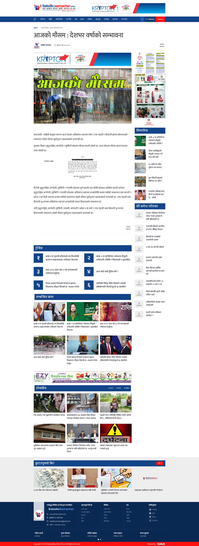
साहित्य (89, 19)
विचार (105, 518)
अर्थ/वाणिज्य (107, 512)
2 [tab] (100, 539)
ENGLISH (160, 19)
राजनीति (68, 19)
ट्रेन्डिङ (105, 515)
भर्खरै (127, 515)
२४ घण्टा (110, 388)
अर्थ (76, 19)
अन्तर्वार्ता (124, 19)
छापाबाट (115, 19)
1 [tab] (98, 539)
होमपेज (43, 19)
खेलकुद (98, 19)
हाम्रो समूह (84, 509)
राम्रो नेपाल (107, 509)
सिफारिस (106, 521)
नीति (82, 521)
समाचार (128, 521)
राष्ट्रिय (50, 19)
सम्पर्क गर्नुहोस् (85, 512)
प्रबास (82, 19)
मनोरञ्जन (106, 19)
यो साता (118, 388)
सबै (159, 463)
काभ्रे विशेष (59, 19)
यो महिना (126, 388)
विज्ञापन (83, 515)
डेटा (82, 518)
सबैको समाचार (46, 45)
